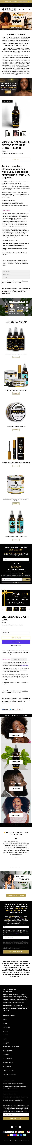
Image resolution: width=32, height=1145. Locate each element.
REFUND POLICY (7, 1058)
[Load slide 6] (18, 867)
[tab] (16, 210)
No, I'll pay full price (16, 582)
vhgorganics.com (24, 665)
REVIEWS (5, 1035)
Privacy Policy (7, 576)
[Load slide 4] (15, 867)
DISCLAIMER (6, 1054)
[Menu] (29, 9)
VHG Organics (10, 1140)
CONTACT (5, 1031)
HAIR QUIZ (6, 1043)
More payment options (16, 645)
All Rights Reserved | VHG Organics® (20, 1140)
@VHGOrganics (24, 1097)
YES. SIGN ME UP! (16, 952)
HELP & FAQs (6, 1027)
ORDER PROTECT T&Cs (9, 1074)
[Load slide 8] (21, 867)
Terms (10, 576)
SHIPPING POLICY (8, 1062)
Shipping (10, 153)
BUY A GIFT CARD (8, 1050)
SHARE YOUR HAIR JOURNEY (11, 1046)
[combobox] (5, 927)
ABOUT (5, 1023)
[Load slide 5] (16, 867)
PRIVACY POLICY (7, 1066)
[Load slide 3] (14, 867)
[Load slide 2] (12, 867)
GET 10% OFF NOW (26, 579)
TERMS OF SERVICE (8, 1070)
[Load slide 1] (11, 867)
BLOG (4, 1039)
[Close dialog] (30, 562)
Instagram (25, 280)
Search (4, 1019)
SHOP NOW (16, 357)
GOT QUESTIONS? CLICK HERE (16, 895)
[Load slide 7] (19, 867)
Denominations (5, 630)
